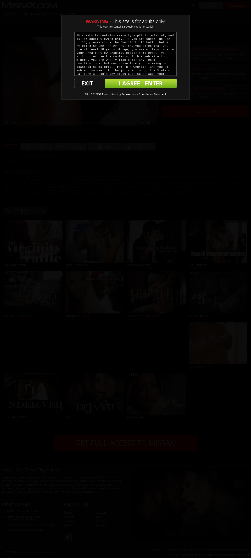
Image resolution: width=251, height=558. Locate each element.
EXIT (87, 83)
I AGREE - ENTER (141, 83)
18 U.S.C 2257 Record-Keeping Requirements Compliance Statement (125, 94)
